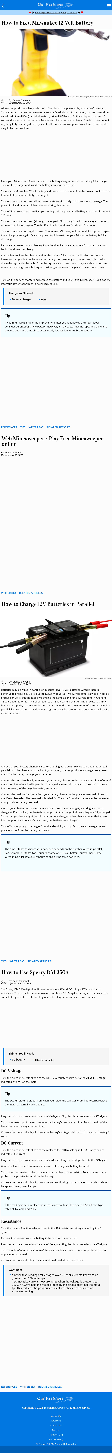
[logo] (56, 5)
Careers (56, 1430)
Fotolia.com (108, 97)
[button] (2, 5)
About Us (56, 1416)
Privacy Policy (56, 1439)
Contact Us (56, 1425)
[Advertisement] (56, 158)
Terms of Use (56, 1434)
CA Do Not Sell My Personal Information (56, 1444)
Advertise (56, 1420)
